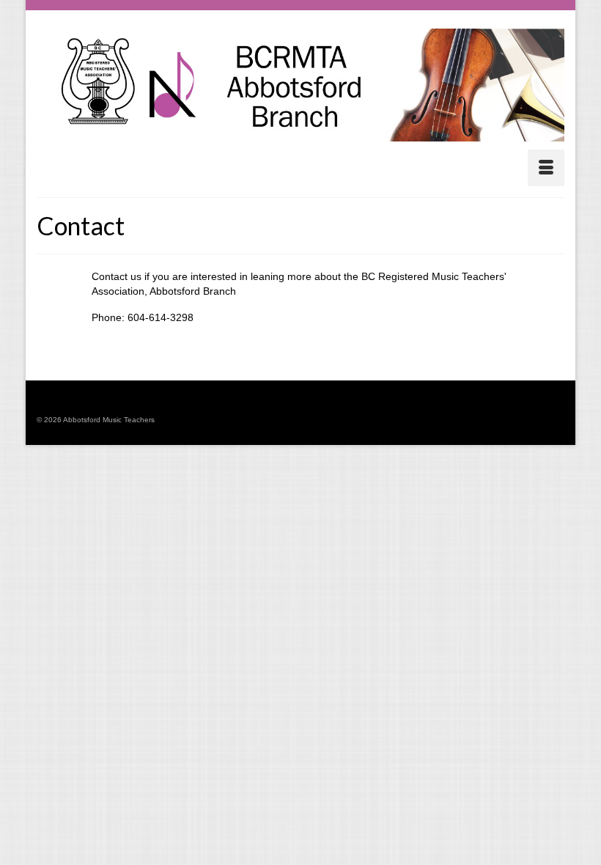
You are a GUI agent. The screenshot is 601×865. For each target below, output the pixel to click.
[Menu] (546, 168)
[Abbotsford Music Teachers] (300, 85)
